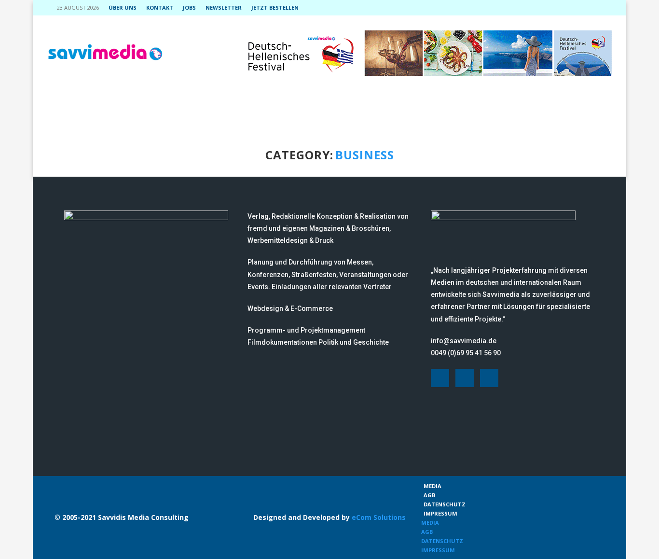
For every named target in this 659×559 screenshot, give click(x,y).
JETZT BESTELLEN (275, 7)
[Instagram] (587, 7)
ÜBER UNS (123, 7)
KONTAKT (159, 7)
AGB (429, 495)
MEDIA (432, 485)
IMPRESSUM (440, 513)
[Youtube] (598, 7)
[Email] (609, 7)
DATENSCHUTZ (445, 504)
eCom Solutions (379, 517)
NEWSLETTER (224, 7)
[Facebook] (576, 7)
